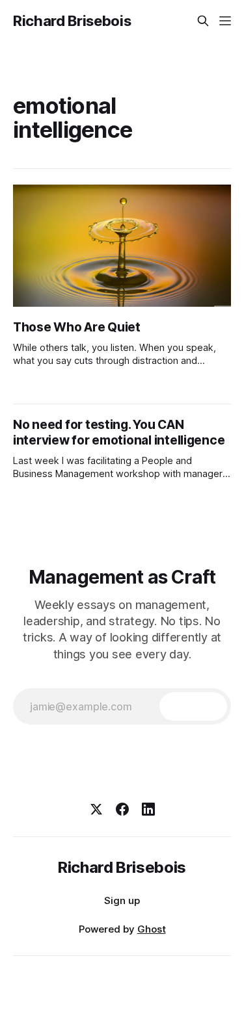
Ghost (151, 929)
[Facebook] (122, 809)
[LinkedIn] (148, 809)
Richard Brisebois (72, 21)
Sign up (122, 900)
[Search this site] (203, 20)
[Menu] (225, 20)
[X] (96, 809)
